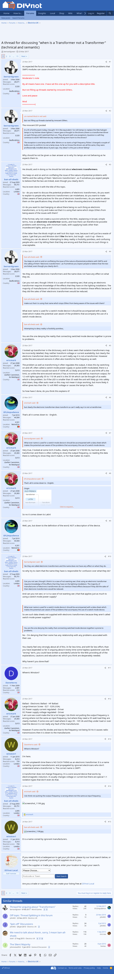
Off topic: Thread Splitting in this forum (31, 915)
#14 (109, 786)
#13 (109, 739)
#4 (110, 251)
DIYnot (7, 968)
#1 (110, 62)
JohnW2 (13, 918)
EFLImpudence (100, 908)
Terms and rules (75, 968)
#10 (109, 556)
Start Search (61, 876)
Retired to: (15, 424)
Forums (30, 13)
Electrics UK (32, 918)
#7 (110, 433)
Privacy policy (89, 968)
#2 (110, 111)
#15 (109, 822)
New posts (5, 18)
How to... (17, 13)
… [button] (13, 56)
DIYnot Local (88, 883)
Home (6, 13)
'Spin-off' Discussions (21, 924)
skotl (11, 938)
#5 (110, 345)
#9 (110, 521)
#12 (109, 699)
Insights (42, 13)
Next (23, 56)
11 (17, 56)
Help (99, 968)
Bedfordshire (14, 91)
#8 (110, 473)
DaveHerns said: (31, 744)
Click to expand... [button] (67, 506)
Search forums (18, 18)
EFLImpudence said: (32, 479)
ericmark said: (30, 403)
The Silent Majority (20, 944)
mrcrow (103, 934)
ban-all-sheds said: (31, 257)
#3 (110, 164)
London (16, 191)
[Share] (106, 61)
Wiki (70, 13)
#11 (109, 668)
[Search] (110, 13)
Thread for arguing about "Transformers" (32, 906)
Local (52, 13)
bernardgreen (9, 51)
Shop (61, 13)
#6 (110, 397)
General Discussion (39, 947)
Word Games (37, 909)
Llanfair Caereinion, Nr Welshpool (11, 376)
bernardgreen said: (32, 438)
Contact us (62, 968)
